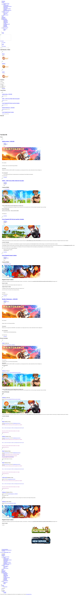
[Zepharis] (3, 434)
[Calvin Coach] (3, 475)
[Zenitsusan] (3, 369)
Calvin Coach (4, 477)
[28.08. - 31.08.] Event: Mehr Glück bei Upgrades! (11, 98)
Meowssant (3, 88)
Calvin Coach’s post (6, 423)
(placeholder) (5, 586)
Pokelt (3, 451)
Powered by (5, 552)
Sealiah (5, 143)
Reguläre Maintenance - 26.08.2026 (8, 107)
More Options (4, 46)
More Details (28, 594)
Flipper (3, 53)
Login (3, 32)
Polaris (3, 421)
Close (30, 594)
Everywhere (3, 42)
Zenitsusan (3, 100)
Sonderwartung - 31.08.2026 (7, 94)
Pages (3, 44)
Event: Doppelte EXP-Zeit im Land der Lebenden (10, 103)
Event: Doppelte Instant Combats (8, 112)
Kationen (3, 63)
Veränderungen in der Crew (16, 423)
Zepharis (3, 436)
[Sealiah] (3, 341)
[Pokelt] (3, 449)
